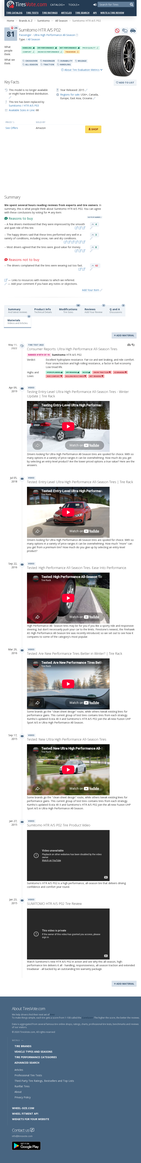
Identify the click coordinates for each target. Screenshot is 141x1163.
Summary (17, 310)
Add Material (125, 335)
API (95, 12)
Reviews (94, 309)
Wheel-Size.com (23, 1108)
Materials (18, 320)
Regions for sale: (70, 94)
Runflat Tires (22, 1086)
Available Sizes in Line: (22, 110)
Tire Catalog (14, 12)
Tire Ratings (49, 12)
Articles (66, 12)
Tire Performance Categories (36, 1057)
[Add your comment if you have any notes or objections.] (91, 228)
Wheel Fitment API (25, 1113)
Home (10, 20)
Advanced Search (27, 1062)
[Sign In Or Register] (94, 4)
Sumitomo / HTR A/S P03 (24, 105)
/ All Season (33, 39)
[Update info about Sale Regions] (94, 98)
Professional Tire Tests (28, 1075)
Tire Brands (23, 1046)
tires (52, 1014)
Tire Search (82, 12)
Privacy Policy (23, 1097)
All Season (61, 20)
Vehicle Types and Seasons (33, 1051)
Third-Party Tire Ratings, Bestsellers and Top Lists (44, 1081)
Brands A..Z (25, 20)
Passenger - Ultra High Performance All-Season (47, 35)
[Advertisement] (53, 165)
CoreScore (87, 1017)
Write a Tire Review (112, 12)
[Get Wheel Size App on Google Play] (28, 1145)
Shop (94, 129)
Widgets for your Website (30, 1119)
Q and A (117, 309)
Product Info (43, 310)
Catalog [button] (56, 4)
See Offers (12, 128)
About (18, 1092)
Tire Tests (32, 12)
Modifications (69, 309)
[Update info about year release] (86, 90)
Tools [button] (72, 4)
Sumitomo (43, 20)
